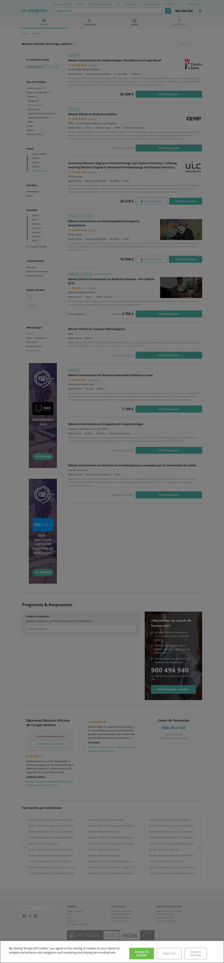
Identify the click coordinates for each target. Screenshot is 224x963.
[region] (112, 952)
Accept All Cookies (141, 953)
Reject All (169, 953)
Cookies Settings (195, 953)
